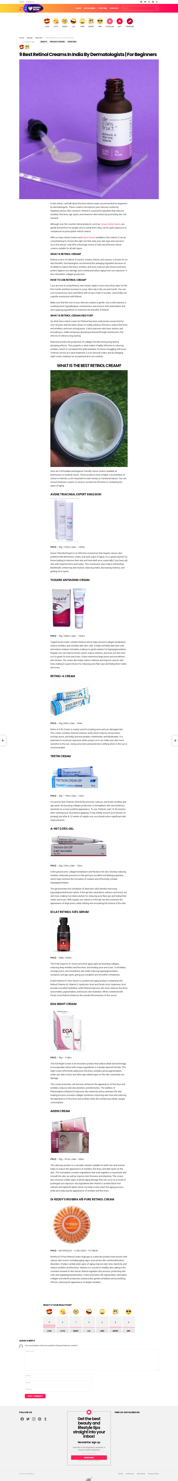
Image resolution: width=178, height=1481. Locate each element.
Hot (119, 27)
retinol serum (88, 237)
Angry (91, 27)
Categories (89, 8)
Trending (129, 27)
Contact (114, 8)
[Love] (21, 47)
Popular (110, 27)
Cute (56, 27)
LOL (73, 27)
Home (21, 2)
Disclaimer (141, 1474)
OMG (82, 27)
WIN (100, 27)
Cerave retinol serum (111, 224)
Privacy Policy (153, 1474)
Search (156, 8)
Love (47, 27)
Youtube (103, 8)
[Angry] (27, 47)
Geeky (64, 27)
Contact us (30, 2)
